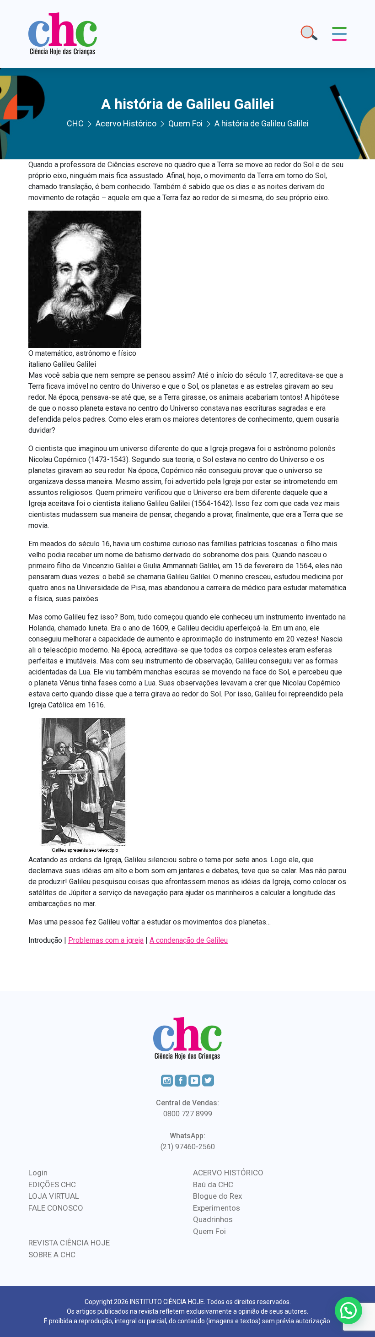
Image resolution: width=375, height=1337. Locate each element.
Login (38, 1172)
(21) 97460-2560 (188, 1146)
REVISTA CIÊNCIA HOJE (69, 1242)
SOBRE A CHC (51, 1254)
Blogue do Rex (217, 1196)
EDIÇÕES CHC (52, 1184)
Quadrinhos (213, 1219)
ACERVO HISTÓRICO (228, 1172)
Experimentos (216, 1207)
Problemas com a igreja (106, 940)
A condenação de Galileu (189, 940)
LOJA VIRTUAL (53, 1196)
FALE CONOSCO (55, 1207)
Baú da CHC (213, 1184)
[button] (348, 1310)
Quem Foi (209, 1231)
